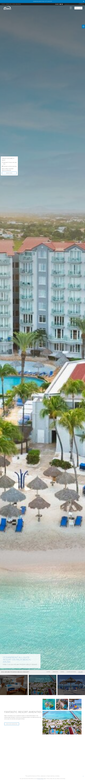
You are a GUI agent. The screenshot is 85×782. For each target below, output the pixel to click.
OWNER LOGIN (8, 4)
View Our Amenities (11, 723)
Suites (48, 671)
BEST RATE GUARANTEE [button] (71, 691)
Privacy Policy (40, 778)
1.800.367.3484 (18, 4)
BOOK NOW (78, 8)
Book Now (9, 173)
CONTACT (3, 4)
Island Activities (71, 671)
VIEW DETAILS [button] (42, 690)
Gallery (80, 671)
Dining (62, 671)
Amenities (55, 671)
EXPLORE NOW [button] (14, 690)
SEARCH (81, 4)
